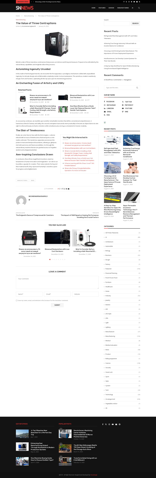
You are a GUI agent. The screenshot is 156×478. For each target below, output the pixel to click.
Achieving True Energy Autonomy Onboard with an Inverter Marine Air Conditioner (131, 153)
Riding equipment (122, 359)
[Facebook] (103, 424)
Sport (122, 377)
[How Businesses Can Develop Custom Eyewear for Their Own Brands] (131, 167)
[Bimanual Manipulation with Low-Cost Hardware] (63, 98)
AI (132, 8)
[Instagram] (129, 1)
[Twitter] (126, 1)
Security (122, 368)
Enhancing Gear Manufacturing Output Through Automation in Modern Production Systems (42, 446)
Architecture (122, 242)
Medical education (122, 345)
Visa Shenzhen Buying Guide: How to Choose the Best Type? (42, 459)
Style (122, 381)
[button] (31, 1)
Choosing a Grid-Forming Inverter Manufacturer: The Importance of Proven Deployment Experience (112, 181)
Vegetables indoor (122, 403)
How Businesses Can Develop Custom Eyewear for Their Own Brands (130, 179)
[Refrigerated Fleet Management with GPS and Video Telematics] (112, 140)
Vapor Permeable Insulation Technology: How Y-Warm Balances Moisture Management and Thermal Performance (131, 212)
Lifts (122, 318)
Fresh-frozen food (122, 278)
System (122, 386)
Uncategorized (122, 399)
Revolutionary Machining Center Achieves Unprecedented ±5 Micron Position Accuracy (83, 434)
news (32, 180)
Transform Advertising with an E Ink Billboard (85, 459)
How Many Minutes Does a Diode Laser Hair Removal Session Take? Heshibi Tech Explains (83, 108)
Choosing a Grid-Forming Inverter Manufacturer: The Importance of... (58, 2)
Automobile (122, 246)
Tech (122, 390)
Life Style (122, 314)
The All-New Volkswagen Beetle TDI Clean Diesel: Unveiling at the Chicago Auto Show (85, 447)
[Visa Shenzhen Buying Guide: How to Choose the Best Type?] (22, 461)
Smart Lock (122, 372)
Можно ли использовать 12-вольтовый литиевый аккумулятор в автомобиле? (41, 97)
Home (93, 8)
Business (122, 255)
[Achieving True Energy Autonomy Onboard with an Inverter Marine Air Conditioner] (131, 140)
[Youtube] (134, 1)
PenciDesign (94, 475)
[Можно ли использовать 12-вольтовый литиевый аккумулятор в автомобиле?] (23, 99)
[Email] (137, 1)
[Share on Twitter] (64, 189)
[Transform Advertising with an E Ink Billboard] (65, 461)
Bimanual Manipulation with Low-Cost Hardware (80, 148)
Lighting (122, 327)
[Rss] (139, 1)
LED (122, 309)
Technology (122, 394)
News (122, 350)
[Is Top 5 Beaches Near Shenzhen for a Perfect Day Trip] (22, 434)
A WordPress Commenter (113, 80)
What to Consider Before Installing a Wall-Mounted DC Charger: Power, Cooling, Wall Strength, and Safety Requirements (78, 153)
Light (122, 323)
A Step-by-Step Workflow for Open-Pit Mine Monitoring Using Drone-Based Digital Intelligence (112, 210)
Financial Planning (122, 273)
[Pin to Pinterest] (66, 189)
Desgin (122, 260)
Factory (122, 264)
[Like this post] (59, 189)
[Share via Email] (68, 189)
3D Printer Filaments (122, 233)
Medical (122, 341)
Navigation (127, 80)
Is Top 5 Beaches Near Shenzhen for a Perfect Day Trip (41, 433)
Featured (102, 8)
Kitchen (122, 305)
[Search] (139, 8)
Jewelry (122, 300)
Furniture (122, 282)
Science (111, 8)
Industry (122, 296)
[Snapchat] (119, 424)
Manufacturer (122, 332)
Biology (122, 251)
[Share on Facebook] (62, 189)
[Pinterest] (131, 1)
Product (122, 354)
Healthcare (122, 287)
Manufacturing (123, 8)
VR (122, 408)
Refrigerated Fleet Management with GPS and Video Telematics (112, 150)
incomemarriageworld (29, 26)
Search (106, 20)
